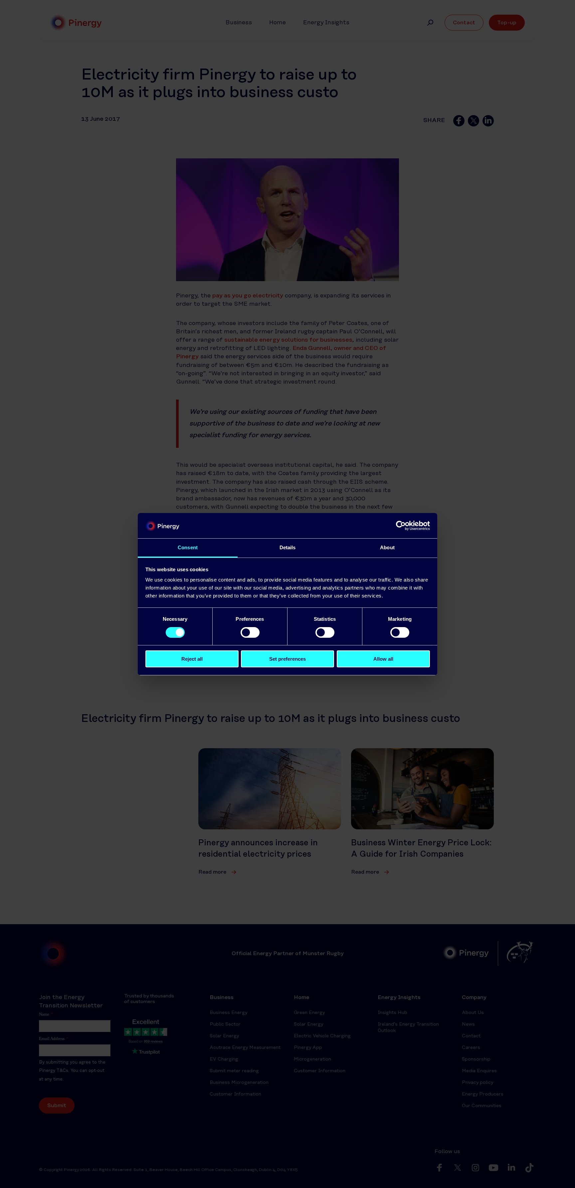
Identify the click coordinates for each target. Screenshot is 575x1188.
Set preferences (287, 659)
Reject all (192, 659)
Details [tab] (288, 547)
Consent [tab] (188, 547)
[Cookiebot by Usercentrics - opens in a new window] (401, 526)
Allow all (383, 659)
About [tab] (387, 547)
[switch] (250, 632)
